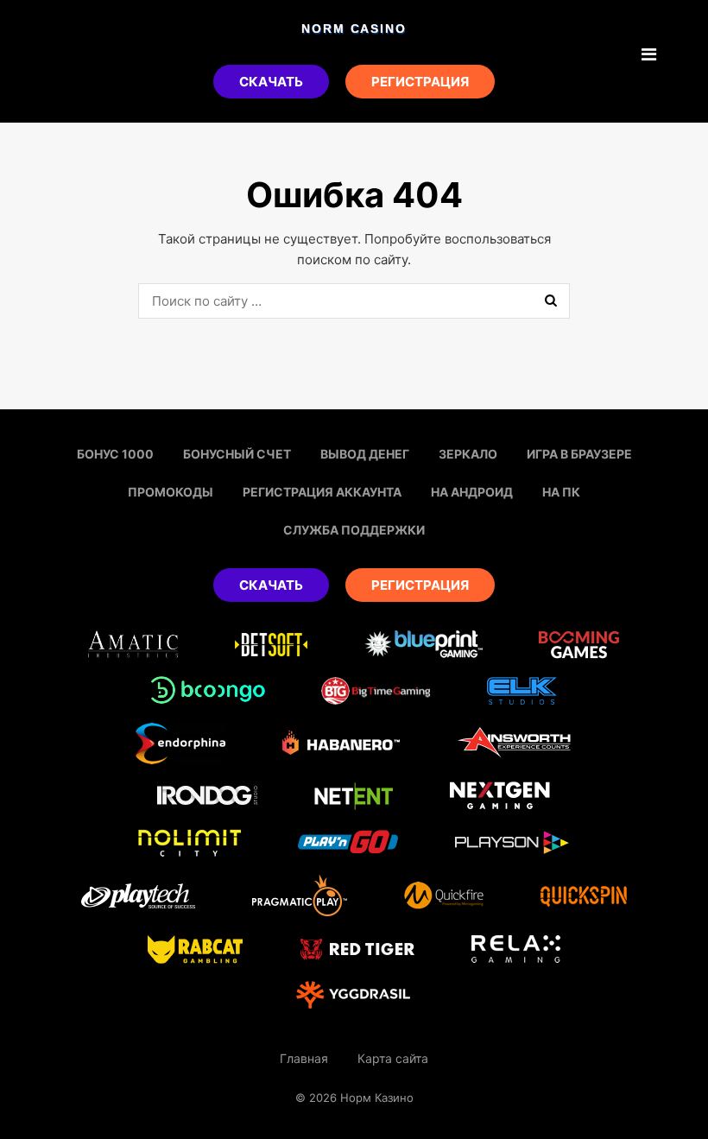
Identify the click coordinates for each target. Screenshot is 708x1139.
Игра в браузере (579, 453)
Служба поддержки (354, 529)
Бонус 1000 (115, 453)
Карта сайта (392, 1058)
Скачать (271, 81)
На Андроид (472, 491)
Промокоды (170, 491)
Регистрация (420, 81)
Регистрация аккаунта (322, 491)
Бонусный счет (237, 453)
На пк (561, 491)
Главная (304, 1058)
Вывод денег (364, 453)
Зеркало (468, 453)
